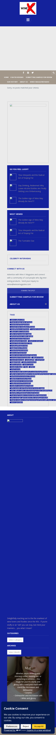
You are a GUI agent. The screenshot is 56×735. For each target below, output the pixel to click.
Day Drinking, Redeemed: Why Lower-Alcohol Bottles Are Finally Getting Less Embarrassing (32, 188)
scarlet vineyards (38, 329)
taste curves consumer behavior (24, 355)
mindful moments (29, 362)
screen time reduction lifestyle (23, 327)
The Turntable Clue (26, 241)
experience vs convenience (22, 381)
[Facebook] (23, 72)
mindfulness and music (20, 329)
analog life (30, 360)
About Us (24, 82)
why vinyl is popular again (21, 334)
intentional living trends (20, 324)
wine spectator (17, 402)
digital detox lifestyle (19, 348)
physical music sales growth (22, 336)
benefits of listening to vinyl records (25, 393)
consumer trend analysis (21, 357)
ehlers (32, 367)
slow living (40, 360)
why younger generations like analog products (29, 397)
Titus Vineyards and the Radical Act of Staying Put (31, 176)
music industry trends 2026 (21, 343)
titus (26, 367)
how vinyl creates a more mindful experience (29, 395)
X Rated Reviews (16, 77)
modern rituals (17, 367)
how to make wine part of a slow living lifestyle (29, 372)
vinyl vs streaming (36, 341)
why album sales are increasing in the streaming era (31, 390)
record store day (17, 360)
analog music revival (19, 341)
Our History (12, 82)
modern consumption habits (22, 386)
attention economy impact (21, 379)
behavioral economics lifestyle (23, 376)
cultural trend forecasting (21, 383)
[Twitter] (32, 72)
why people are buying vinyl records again (28, 388)
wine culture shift (18, 320)
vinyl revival (15, 369)
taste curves (28, 364)
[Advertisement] (28, 48)
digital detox (16, 362)
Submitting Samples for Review (39, 77)
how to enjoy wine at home (21, 322)
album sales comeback (20, 331)
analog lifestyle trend (19, 346)
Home (6, 77)
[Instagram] (28, 72)
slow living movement (19, 350)
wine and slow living (19, 353)
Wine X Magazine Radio (39, 82)
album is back (38, 357)
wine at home (16, 364)
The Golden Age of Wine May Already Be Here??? (30, 199)
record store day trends (20, 339)
